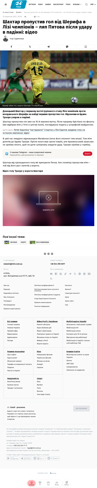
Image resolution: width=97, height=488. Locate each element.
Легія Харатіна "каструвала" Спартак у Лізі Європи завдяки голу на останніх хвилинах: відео (44, 131)
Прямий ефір (12, 331)
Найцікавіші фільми (45, 355)
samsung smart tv (53, 458)
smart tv (39, 458)
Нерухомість (13, 378)
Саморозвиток (72, 367)
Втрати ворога (42, 344)
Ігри (66, 305)
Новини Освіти (73, 351)
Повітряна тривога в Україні (48, 334)
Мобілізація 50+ (72, 328)
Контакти (68, 285)
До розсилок (81, 408)
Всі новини (12, 321)
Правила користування (12, 309)
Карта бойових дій (44, 328)
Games (48, 4)
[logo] (18, 4)
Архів (67, 297)
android (13, 458)
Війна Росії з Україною (47, 321)
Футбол (32, 4)
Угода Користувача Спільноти (45, 298)
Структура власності (72, 293)
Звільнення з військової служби (78, 325)
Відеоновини (12, 334)
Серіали (40, 367)
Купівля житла (13, 385)
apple (26, 458)
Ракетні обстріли (43, 325)
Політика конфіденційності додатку (47, 295)
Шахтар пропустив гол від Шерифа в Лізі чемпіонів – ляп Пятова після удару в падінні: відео (58, 12)
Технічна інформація (41, 306)
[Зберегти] (85, 47)
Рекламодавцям (9, 305)
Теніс (68, 4)
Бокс (40, 4)
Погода (10, 341)
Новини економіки (15, 351)
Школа (69, 361)
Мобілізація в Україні (76, 321)
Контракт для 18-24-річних (76, 334)
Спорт (39, 378)
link (51, 274)
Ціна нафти (11, 355)
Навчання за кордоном (75, 370)
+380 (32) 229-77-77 (20, 445)
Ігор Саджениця (17, 39)
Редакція (7, 289)
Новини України (13, 328)
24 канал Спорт (8, 12)
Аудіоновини (12, 337)
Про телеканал (9, 297)
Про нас (6, 285)
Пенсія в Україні (13, 371)
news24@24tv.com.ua (13, 264)
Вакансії (68, 289)
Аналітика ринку (13, 382)
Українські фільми (44, 358)
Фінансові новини (14, 361)
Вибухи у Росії (42, 341)
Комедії (40, 364)
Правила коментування (42, 302)
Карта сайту (69, 301)
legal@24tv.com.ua (34, 448)
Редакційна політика (11, 293)
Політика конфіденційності (44, 285)
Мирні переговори (44, 331)
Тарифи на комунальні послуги (19, 364)
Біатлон (40, 391)
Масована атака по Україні (47, 337)
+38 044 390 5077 (57, 264)
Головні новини (13, 325)
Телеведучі (7, 301)
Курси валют (12, 358)
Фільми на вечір (43, 361)
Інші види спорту (43, 394)
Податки (10, 367)
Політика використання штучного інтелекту (46, 290)
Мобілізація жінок (73, 331)
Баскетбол (58, 4)
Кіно (39, 351)
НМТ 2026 (70, 364)
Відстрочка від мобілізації (76, 337)
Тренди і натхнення (14, 388)
